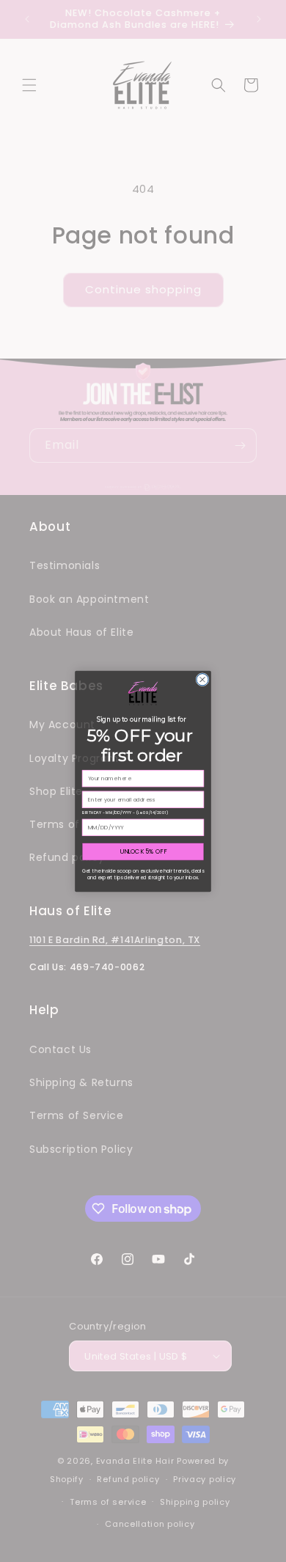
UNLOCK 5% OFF (143, 851)
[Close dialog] (202, 679)
